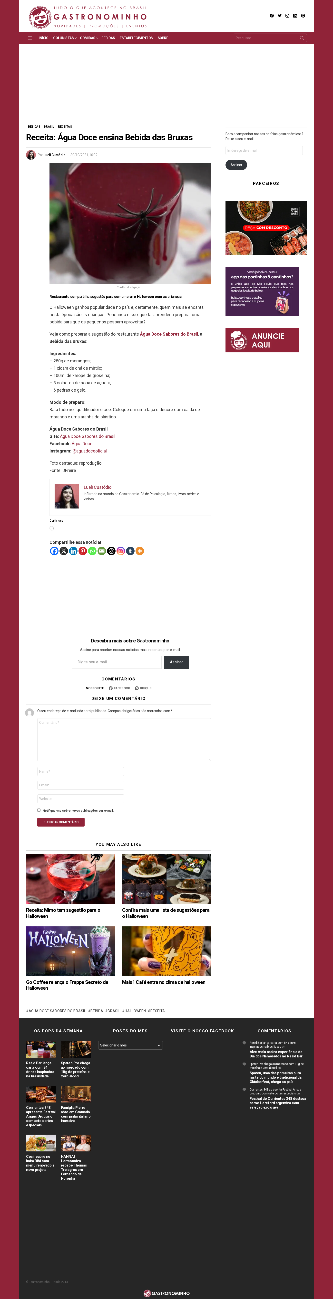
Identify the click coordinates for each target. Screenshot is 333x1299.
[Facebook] (54, 551)
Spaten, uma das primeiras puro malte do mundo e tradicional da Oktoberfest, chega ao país (276, 1077)
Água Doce (82, 443)
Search (302, 39)
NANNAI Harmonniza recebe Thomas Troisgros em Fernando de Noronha (74, 1167)
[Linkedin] (73, 551)
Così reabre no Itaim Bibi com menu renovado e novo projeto (40, 1163)
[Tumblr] (130, 551)
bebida (96, 1011)
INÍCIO (43, 38)
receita (157, 1011)
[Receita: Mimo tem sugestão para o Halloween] (70, 879)
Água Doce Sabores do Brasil (87, 436)
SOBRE (163, 38)
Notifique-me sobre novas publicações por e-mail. (78, 810)
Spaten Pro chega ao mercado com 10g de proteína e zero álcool (75, 1069)
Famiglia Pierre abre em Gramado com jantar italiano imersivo (75, 1114)
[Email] (102, 551)
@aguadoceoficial (89, 450)
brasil (114, 1011)
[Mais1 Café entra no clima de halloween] (166, 951)
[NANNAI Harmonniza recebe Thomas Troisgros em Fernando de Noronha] (76, 1143)
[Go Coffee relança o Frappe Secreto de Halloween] (70, 951)
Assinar (176, 662)
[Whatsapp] (92, 551)
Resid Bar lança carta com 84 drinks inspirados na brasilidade (40, 1069)
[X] (63, 551)
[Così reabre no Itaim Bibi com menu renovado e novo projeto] (41, 1143)
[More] (140, 551)
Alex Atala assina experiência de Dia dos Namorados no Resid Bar (276, 1054)
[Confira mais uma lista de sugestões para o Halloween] (166, 879)
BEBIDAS (108, 38)
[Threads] (111, 551)
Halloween (135, 1011)
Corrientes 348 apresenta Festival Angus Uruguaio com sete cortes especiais (41, 1116)
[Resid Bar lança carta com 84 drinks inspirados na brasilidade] (41, 1049)
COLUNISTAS (63, 38)
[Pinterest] (82, 551)
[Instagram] (121, 551)
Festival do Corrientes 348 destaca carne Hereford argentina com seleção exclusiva (278, 1103)
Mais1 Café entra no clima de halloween (163, 982)
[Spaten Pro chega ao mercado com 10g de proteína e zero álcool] (76, 1049)
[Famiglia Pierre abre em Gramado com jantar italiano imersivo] (76, 1094)
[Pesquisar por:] (270, 38)
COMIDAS (87, 38)
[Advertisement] (166, 88)
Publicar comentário (60, 822)
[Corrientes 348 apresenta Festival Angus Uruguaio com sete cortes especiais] (41, 1094)
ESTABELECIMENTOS (136, 38)
